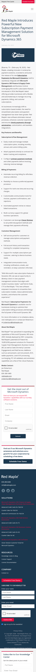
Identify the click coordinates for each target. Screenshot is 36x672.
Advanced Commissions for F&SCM (13, 513)
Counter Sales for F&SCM (9, 510)
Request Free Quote (8, 1)
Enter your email (7, 602)
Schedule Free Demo (28, 1)
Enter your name (8, 589)
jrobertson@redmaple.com (13, 322)
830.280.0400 (6, 482)
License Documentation (9, 562)
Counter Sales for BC (8, 535)
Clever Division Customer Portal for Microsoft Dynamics (13, 544)
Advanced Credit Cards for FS (11, 523)
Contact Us (5, 573)
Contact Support (7, 559)
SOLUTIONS (7, 498)
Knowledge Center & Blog (10, 556)
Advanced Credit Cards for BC (11, 532)
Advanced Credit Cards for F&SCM (12, 507)
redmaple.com (7, 376)
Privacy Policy (18, 631)
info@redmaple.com (9, 485)
